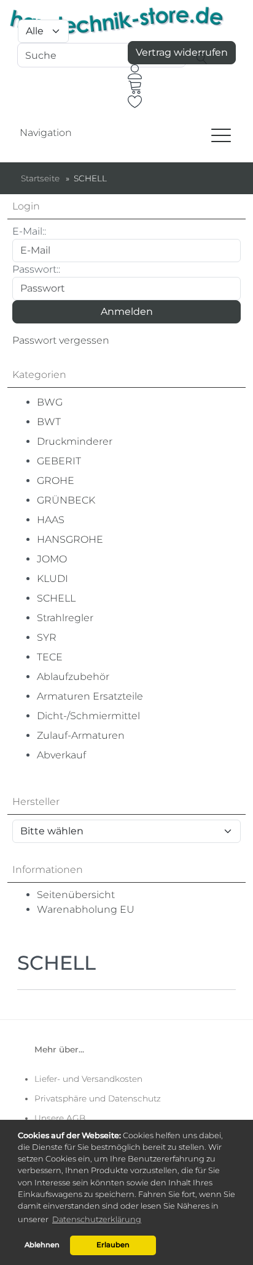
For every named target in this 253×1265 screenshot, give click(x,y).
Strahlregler (65, 618)
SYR (46, 637)
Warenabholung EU (85, 909)
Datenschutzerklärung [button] (96, 1219)
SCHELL (56, 598)
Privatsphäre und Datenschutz (97, 1098)
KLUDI (52, 578)
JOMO (52, 559)
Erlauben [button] (113, 1244)
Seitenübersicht (76, 895)
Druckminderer (74, 441)
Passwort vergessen (60, 340)
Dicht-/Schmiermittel (88, 716)
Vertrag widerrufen (182, 52)
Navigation (46, 132)
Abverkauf (61, 755)
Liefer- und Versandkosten (88, 1079)
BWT (49, 422)
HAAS (50, 520)
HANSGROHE (70, 539)
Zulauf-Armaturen (81, 735)
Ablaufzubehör (73, 676)
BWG (50, 402)
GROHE (55, 480)
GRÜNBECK (66, 500)
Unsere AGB (59, 1118)
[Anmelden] (135, 71)
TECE (50, 657)
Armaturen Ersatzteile (90, 696)
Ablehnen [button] (42, 1244)
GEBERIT (59, 461)
